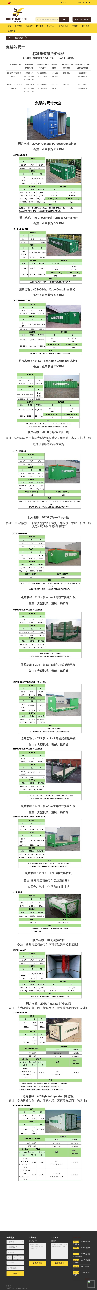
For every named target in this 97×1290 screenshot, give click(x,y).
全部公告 (87, 1279)
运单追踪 (60, 1263)
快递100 (8, 1286)
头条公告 (77, 1237)
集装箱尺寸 (19, 38)
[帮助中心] (89, 3)
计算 (16, 1273)
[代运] (83, 3)
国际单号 (54, 1241)
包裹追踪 (38, 1263)
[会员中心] (79, 3)
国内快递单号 (33, 1241)
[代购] (86, 3)
